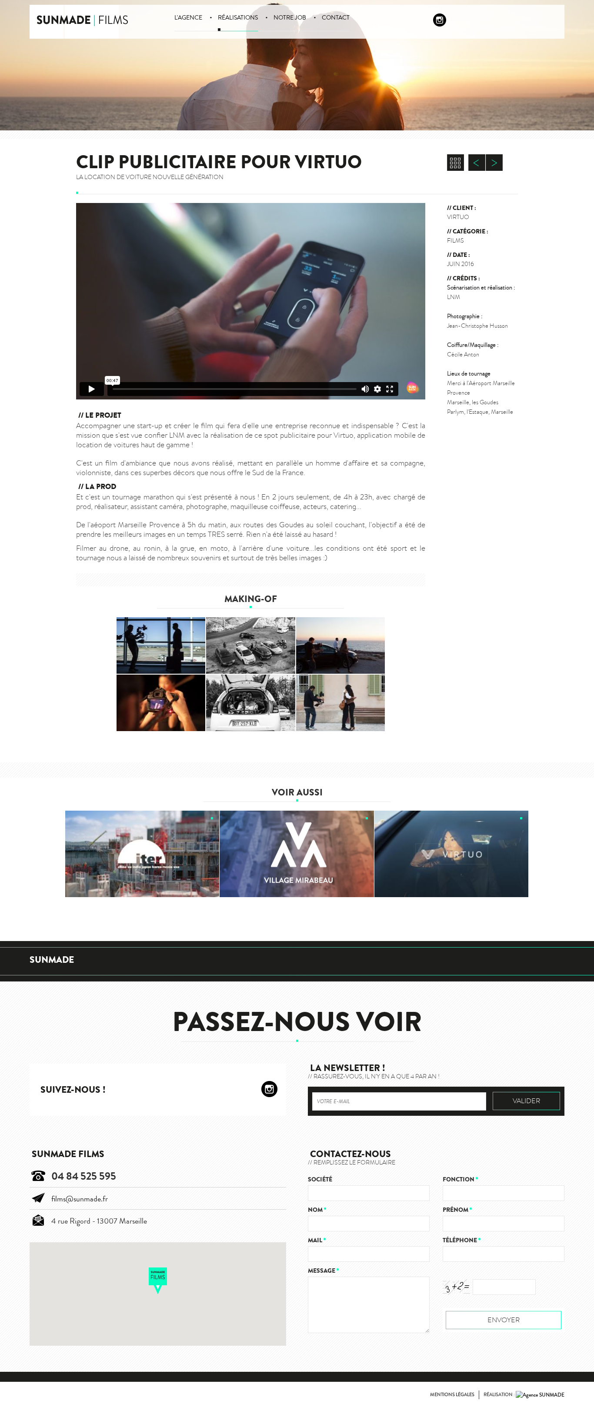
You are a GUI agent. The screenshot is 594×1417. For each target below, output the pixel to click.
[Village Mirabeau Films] (297, 854)
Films (455, 240)
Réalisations (238, 17)
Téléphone (462, 1240)
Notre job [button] (290, 17)
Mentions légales (452, 1394)
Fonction (460, 1179)
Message (323, 1270)
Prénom (457, 1209)
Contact (336, 17)
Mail (317, 1240)
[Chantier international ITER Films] (142, 854)
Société (320, 1179)
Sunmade (52, 960)
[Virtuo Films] (451, 854)
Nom (317, 1209)
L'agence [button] (188, 17)
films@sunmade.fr (79, 1198)
